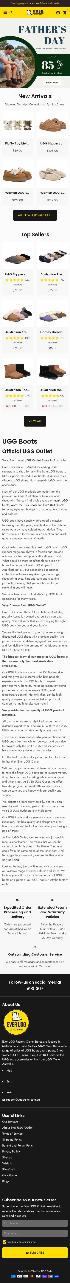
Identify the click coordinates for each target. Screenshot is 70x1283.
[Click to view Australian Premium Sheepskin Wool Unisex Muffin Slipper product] (17, 313)
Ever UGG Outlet (44, 1271)
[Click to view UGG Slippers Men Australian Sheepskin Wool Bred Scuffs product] (17, 255)
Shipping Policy (12, 1139)
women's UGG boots (24, 505)
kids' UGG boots (53, 505)
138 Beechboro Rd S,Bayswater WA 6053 (39, 1092)
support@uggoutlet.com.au (21, 1099)
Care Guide (9, 1175)
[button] (15, 280)
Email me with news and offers (21, 1242)
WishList (7, 1163)
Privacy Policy (11, 1151)
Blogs (5, 1181)
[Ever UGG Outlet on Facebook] (32, 988)
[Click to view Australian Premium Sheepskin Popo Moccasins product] (52, 255)
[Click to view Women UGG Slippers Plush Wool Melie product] (52, 174)
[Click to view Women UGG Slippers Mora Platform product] (17, 174)
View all (35, 421)
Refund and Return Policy (18, 1145)
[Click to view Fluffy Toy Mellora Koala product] (17, 125)
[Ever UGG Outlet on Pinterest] (37, 988)
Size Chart (8, 1169)
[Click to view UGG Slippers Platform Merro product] (52, 125)
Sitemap (7, 1157)
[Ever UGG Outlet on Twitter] (28, 988)
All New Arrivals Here (35, 215)
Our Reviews (10, 1122)
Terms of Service (12, 1133)
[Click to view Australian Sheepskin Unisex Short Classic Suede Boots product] (17, 371)
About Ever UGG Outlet (17, 1128)
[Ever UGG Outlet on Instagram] (41, 988)
